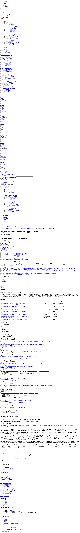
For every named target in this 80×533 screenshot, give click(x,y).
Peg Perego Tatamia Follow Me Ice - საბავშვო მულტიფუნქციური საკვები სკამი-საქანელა (20, 373)
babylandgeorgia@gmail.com (14, 511)
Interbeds (2, 154)
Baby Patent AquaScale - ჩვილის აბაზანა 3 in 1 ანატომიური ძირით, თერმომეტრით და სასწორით (22, 344)
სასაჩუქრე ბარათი (7, 14)
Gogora (2, 96)
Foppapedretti (3, 114)
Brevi (1, 118)
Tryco (1, 160)
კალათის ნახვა (4, 185)
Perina (1, 131)
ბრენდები (5, 47)
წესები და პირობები (7, 525)
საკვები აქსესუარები (10, 41)
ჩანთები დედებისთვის (30, 228)
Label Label (2, 163)
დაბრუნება (5, 505)
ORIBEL (2, 143)
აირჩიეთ (4, 267)
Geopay (7, 531)
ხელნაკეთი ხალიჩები (11, 34)
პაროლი (2, 177)
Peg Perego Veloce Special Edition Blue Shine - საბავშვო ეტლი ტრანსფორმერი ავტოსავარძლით (21, 388)
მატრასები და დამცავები (11, 28)
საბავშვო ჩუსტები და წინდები (12, 37)
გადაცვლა (5, 5)
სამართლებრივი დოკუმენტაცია (10, 527)
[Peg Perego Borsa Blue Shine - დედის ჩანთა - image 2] (14, 254)
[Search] (12, 171)
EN (3, 10)
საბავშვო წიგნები (10, 43)
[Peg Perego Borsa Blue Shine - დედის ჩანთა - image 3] (14, 255)
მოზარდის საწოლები (11, 25)
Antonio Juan (3, 147)
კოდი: (1, 234)
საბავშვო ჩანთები (10, 35)
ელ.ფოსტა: (6, 511)
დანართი (27, 274)
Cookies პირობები (7, 524)
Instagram (5, 520)
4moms (1, 145)
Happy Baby (3, 158)
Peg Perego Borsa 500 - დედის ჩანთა (8, 380)
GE (3, 11)
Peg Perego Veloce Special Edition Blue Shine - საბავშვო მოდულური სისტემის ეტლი (18, 366)
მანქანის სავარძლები (11, 31)
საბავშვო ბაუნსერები (10, 30)
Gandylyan (2, 156)
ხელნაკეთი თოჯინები (11, 32)
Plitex (1, 127)
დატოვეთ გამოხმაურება (6, 326)
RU (3, 12)
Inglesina (2, 120)
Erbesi (1, 122)
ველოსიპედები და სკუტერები (12, 42)
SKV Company (3, 134)
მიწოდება (5, 2)
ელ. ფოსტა (3, 175)
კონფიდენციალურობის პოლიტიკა (30, 421)
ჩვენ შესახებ (6, 467)
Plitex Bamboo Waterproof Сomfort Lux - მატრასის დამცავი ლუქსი (14, 395)
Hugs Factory (3, 116)
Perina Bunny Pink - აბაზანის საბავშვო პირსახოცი (11, 402)
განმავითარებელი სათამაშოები (13, 38)
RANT (1, 107)
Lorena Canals (3, 140)
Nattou (1, 129)
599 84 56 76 (10, 510)
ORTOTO (2, 102)
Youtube (4, 521)
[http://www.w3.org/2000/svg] (4, 18)
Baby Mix (2, 167)
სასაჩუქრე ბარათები (8, 468)
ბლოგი (4, 45)
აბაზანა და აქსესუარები (11, 39)
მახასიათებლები (4, 274)
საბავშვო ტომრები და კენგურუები (14, 36)
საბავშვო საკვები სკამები (11, 26)
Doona (1, 138)
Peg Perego (2, 105)
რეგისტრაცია (10, 174)
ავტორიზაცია (3, 174)
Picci (1, 152)
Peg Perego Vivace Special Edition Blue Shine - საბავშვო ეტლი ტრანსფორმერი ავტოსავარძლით (21, 351)
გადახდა (5, 1)
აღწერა (10, 274)
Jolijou (1, 98)
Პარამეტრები (4, 343)
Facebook (5, 519)
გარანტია (5, 3)
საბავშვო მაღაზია (12, 228)
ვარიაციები (15, 274)
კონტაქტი (5, 6)
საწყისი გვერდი (4, 228)
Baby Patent (2, 136)
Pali (1, 125)
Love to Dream (3, 100)
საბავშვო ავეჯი (9, 23)
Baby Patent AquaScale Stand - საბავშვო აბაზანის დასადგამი (13, 358)
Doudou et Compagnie (5, 111)
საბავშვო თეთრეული (11, 29)
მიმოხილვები (21, 274)
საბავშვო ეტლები (10, 24)
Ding (1, 165)
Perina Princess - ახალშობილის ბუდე (8, 409)
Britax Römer (3, 93)
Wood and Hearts (3, 149)
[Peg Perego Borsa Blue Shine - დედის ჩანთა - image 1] (14, 253)
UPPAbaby (2, 109)
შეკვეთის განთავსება (5, 187)
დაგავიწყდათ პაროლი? (10, 177)
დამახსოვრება (5, 179)
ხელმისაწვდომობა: (5, 261)
